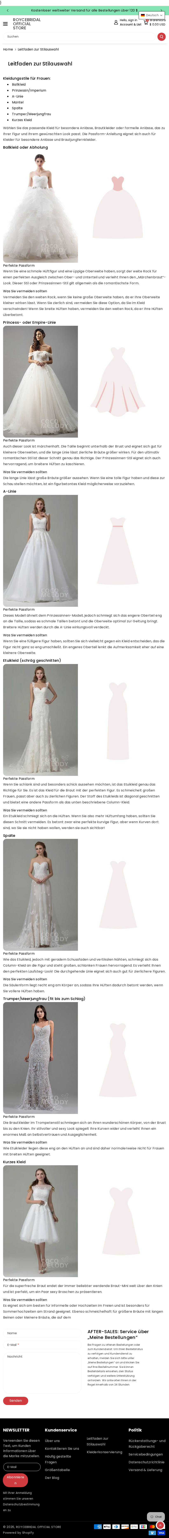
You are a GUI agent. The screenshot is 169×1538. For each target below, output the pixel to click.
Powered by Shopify (18, 1533)
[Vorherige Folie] (7, 10)
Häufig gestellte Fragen (58, 1459)
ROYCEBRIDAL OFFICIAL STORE (38, 1527)
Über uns (52, 1440)
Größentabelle (57, 1470)
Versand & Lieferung (145, 1470)
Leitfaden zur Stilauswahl (97, 1441)
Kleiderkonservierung (104, 1452)
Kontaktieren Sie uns (62, 1448)
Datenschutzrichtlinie (146, 1462)
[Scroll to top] (160, 1525)
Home (8, 49)
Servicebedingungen (146, 1454)
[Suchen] (161, 37)
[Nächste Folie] (161, 10)
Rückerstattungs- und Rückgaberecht (147, 1443)
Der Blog (52, 1477)
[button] (7, 24)
